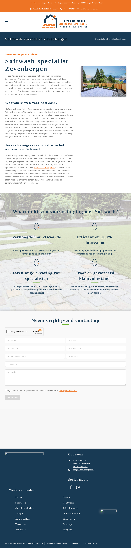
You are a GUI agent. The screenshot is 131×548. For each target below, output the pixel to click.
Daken (19, 497)
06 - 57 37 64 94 (69, 9)
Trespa (19, 513)
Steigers (67, 529)
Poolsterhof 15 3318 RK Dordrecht (45, 9)
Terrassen (20, 524)
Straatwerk (69, 519)
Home (97, 39)
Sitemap (75, 543)
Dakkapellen (22, 519)
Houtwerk (68, 502)
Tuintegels (69, 524)
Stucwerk (20, 502)
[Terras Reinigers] (65, 21)
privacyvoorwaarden (68, 390)
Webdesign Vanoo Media (57, 543)
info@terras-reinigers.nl (89, 9)
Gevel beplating (24, 508)
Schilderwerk (70, 508)
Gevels (66, 497)
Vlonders (20, 529)
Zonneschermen (72, 513)
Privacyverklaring (90, 543)
